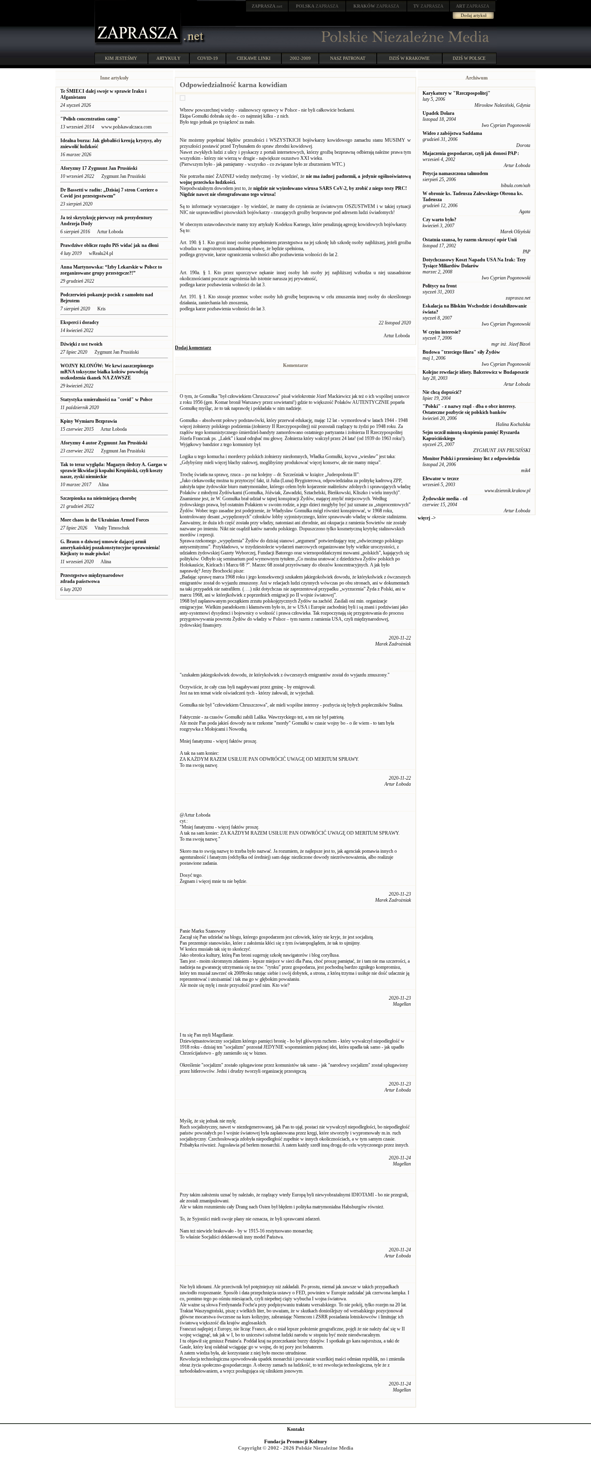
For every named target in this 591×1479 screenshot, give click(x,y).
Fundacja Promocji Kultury (295, 1441)
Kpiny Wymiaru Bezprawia (88, 421)
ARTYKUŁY (168, 58)
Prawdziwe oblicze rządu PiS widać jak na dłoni (109, 245)
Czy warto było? (439, 219)
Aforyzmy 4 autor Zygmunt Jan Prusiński (103, 443)
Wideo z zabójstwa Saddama (452, 133)
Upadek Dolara (438, 113)
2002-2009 (300, 58)
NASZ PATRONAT (347, 58)
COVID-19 (207, 58)
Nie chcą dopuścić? (442, 392)
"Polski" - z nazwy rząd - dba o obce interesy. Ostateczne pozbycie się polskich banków (469, 409)
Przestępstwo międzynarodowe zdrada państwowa (91, 578)
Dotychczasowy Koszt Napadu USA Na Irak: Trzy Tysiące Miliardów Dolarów (474, 263)
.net (267, 6)
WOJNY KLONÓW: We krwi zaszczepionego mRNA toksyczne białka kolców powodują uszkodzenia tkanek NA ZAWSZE (107, 372)
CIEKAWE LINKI (254, 58)
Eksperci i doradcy (79, 322)
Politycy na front (440, 286)
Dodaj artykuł (473, 15)
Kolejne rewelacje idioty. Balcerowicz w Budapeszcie (476, 372)
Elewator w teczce (441, 478)
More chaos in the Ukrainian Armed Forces (105, 520)
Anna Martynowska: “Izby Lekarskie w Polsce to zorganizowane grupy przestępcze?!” (111, 270)
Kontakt (295, 1429)
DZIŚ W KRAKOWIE (409, 58)
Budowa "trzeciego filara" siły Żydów (461, 352)
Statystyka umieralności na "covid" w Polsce (107, 399)
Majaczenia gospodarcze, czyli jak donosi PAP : (471, 153)
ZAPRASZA (317, 6)
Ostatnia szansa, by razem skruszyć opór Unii (470, 239)
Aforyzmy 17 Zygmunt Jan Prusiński (99, 168)
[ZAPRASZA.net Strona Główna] (138, 44)
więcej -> (427, 518)
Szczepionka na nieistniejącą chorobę (98, 498)
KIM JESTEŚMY (121, 58)
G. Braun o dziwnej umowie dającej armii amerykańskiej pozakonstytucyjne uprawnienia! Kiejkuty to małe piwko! (110, 547)
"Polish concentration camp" (90, 119)
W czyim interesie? (442, 332)
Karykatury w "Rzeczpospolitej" (456, 93)
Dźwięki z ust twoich (81, 344)
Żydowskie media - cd (445, 498)
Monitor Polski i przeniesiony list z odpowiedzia (471, 458)
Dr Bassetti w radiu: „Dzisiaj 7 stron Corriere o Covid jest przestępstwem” (109, 193)
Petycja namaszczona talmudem (455, 173)
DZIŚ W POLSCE (469, 58)
